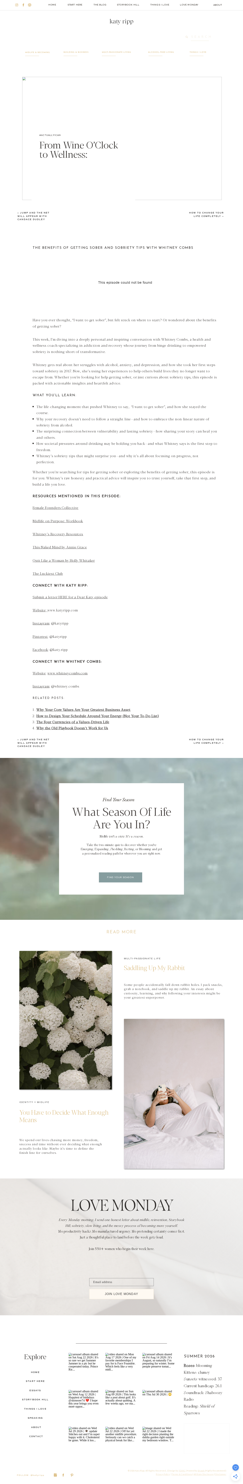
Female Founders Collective (55, 507)
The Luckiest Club (48, 573)
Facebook (40, 649)
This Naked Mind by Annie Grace (60, 546)
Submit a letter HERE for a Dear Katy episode (70, 596)
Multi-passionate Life (142, 958)
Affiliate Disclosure (204, 1474)
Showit (201, 1470)
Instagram (41, 623)
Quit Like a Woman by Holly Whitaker (64, 560)
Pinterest (40, 636)
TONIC (182, 1470)
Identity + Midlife (34, 1102)
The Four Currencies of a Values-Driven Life (72, 721)
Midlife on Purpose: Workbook (58, 520)
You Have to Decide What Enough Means (64, 1115)
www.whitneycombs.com (67, 672)
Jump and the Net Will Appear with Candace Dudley (33, 216)
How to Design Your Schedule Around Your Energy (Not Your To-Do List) (97, 715)
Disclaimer (220, 1474)
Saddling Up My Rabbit (154, 967)
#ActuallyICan (50, 135)
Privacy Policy (163, 1474)
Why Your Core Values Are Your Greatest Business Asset (83, 709)
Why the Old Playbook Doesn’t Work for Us (72, 727)
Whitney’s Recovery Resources (58, 533)
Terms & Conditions (182, 1474)
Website (39, 609)
